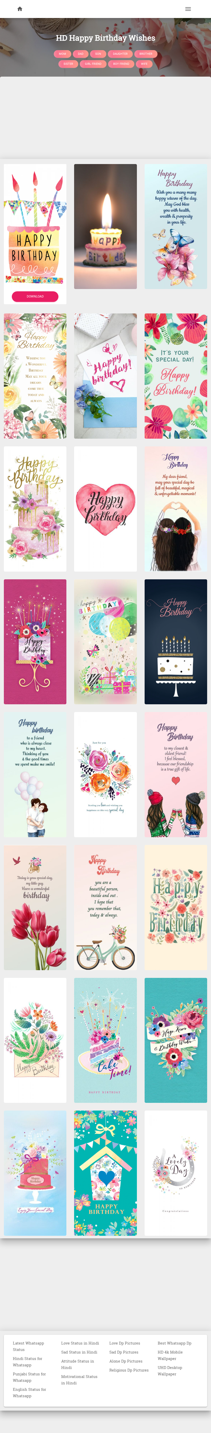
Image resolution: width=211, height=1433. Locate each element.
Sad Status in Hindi (79, 1352)
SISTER (68, 64)
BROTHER (145, 53)
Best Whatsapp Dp (174, 1343)
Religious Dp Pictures (129, 1370)
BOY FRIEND (121, 64)
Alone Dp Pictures (126, 1361)
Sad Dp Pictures (123, 1352)
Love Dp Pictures (124, 1343)
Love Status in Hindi (80, 1343)
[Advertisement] (105, 118)
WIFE (144, 64)
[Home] (20, 9)
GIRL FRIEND (93, 64)
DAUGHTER (120, 53)
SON (98, 53)
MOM (62, 53)
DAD (80, 53)
